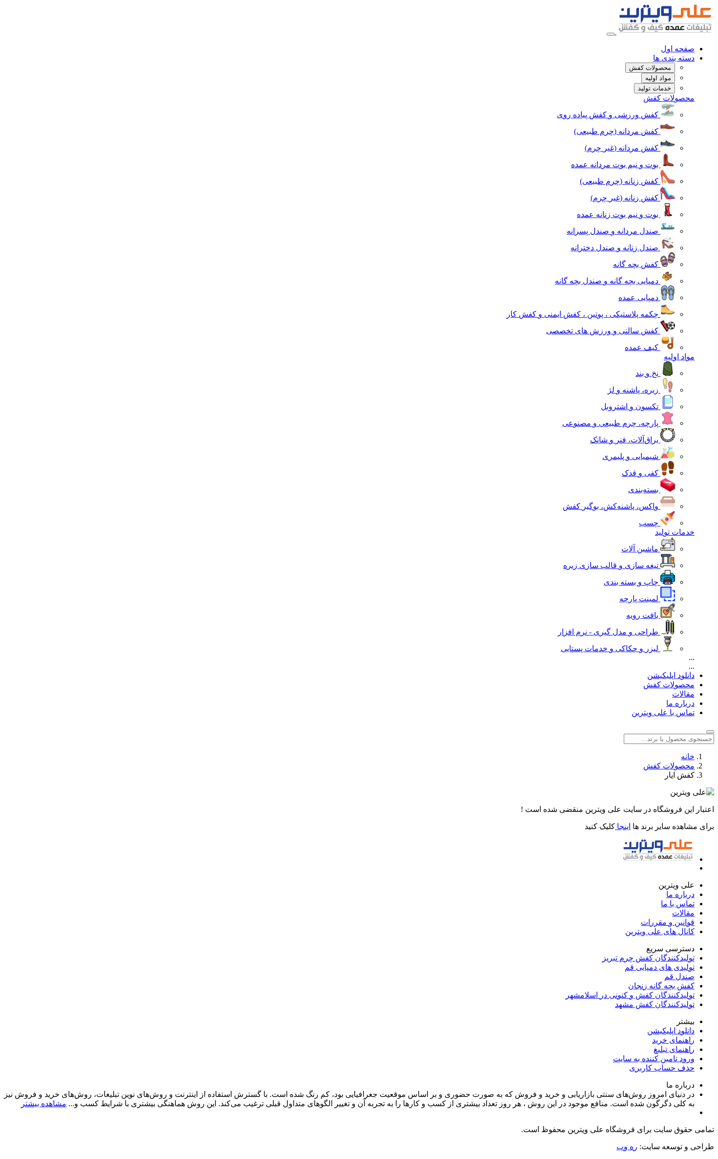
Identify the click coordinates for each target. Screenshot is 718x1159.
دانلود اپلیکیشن (671, 675)
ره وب (626, 1146)
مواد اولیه (679, 356)
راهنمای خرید (673, 1040)
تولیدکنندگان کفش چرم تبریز (648, 958)
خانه (688, 756)
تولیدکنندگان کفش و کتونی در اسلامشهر (630, 995)
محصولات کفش (669, 98)
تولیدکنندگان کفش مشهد (655, 1004)
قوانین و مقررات (668, 922)
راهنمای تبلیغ (674, 1049)
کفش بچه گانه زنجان (661, 986)
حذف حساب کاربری (662, 1068)
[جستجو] (710, 731)
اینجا (623, 826)
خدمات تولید (675, 532)
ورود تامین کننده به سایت (654, 1058)
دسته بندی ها (674, 58)
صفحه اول (678, 48)
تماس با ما (678, 903)
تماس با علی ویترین (663, 712)
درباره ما (680, 703)
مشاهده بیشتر (43, 1103)
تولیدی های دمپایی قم (660, 967)
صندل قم (679, 976)
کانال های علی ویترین (660, 931)
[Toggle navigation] (610, 34)
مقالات (683, 694)
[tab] (650, 68)
